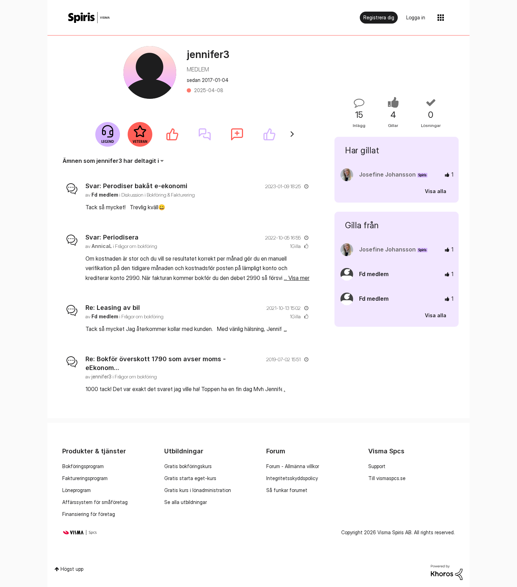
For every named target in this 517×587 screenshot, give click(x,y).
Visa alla (435, 191)
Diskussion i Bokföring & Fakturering (158, 195)
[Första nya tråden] (237, 134)
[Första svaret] (204, 134)
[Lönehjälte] (107, 134)
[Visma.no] (89, 18)
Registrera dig (378, 17)
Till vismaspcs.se (387, 478)
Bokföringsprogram (83, 466)
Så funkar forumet (286, 490)
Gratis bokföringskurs (188, 466)
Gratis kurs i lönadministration (197, 490)
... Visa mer (296, 207)
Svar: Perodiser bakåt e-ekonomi (136, 186)
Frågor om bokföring (136, 246)
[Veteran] (140, 134)
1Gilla (295, 246)
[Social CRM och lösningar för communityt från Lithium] (446, 572)
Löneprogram (76, 490)
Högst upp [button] (71, 569)
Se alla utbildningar (185, 502)
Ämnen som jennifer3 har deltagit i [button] (111, 160)
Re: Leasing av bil (112, 307)
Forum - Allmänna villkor (292, 466)
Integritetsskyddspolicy (292, 478)
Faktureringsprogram (85, 478)
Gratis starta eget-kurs (190, 478)
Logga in (415, 17)
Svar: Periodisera (112, 237)
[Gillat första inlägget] (172, 134)
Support (376, 466)
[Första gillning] (269, 134)
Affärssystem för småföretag (95, 502)
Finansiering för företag (88, 514)
